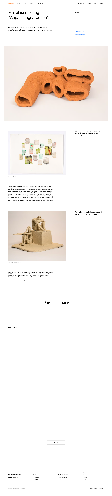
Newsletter (35, 479)
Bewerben (101, 3)
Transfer (24, 3)
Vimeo (84, 479)
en (102, 488)
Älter (47, 303)
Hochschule (32, 3)
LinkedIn (85, 477)
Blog (95, 3)
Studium (18, 3)
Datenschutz (95, 488)
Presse (34, 476)
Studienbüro (36, 477)
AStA (59, 479)
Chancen (60, 476)
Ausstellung (77, 12)
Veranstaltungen (81, 3)
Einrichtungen (40, 3)
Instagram (85, 476)
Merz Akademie (11, 3)
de (100, 488)
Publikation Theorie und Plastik (79, 31)
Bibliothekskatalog (62, 477)
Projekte (89, 3)
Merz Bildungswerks (22, 488)
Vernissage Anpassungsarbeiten (80, 34)
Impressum (91, 488)
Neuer (65, 303)
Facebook (85, 474)
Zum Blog (56, 442)
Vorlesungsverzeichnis (63, 474)
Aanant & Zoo (77, 28)
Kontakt (35, 474)
